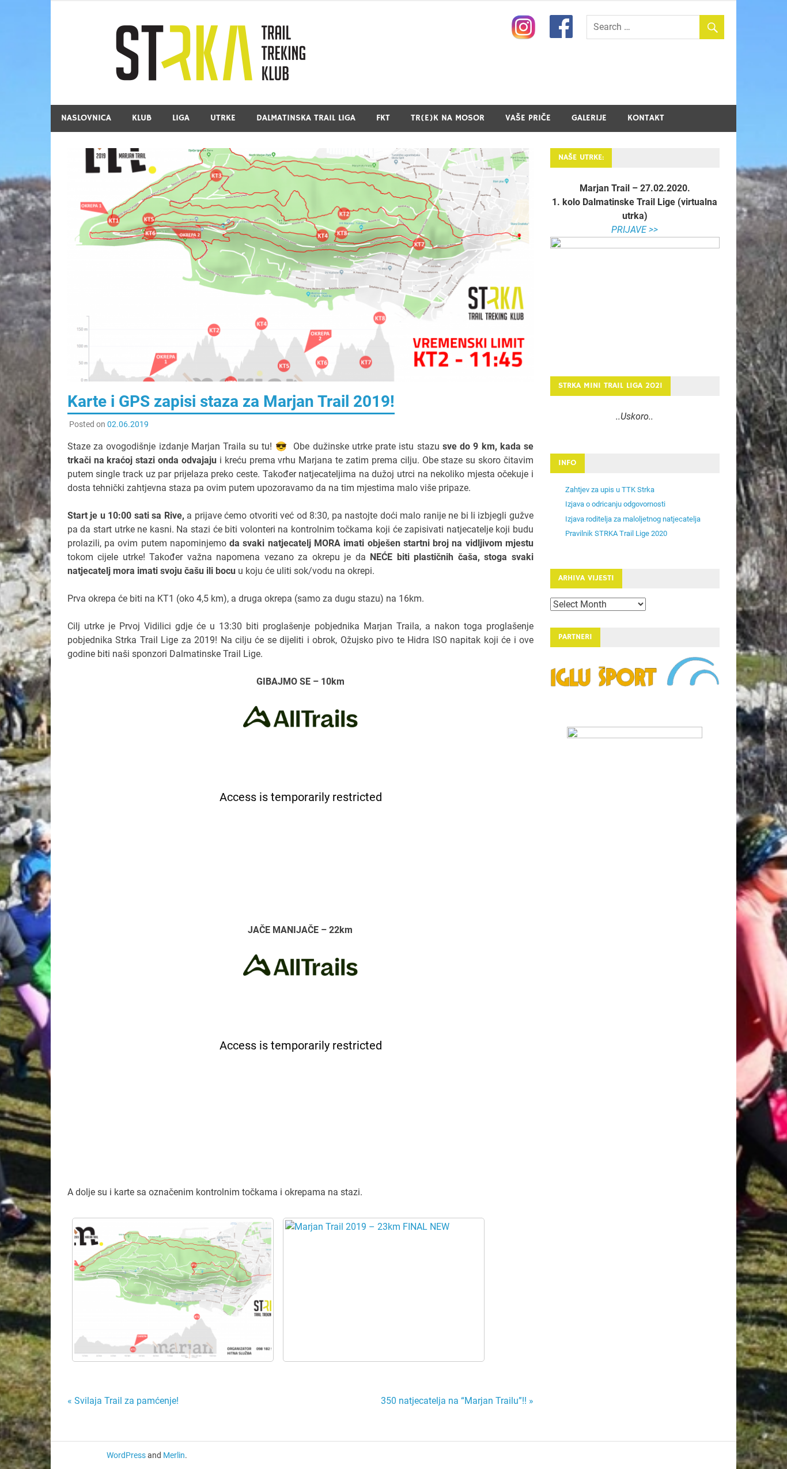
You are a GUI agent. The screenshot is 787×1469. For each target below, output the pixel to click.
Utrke (223, 117)
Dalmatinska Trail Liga (305, 117)
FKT (383, 117)
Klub (142, 117)
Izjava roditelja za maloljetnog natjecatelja (633, 519)
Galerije (589, 117)
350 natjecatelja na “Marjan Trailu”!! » (457, 1400)
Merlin (174, 1455)
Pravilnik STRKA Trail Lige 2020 (616, 533)
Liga (181, 117)
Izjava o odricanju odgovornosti (615, 504)
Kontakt (645, 117)
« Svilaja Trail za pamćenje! (123, 1400)
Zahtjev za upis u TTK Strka (609, 489)
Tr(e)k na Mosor (448, 117)
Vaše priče (528, 117)
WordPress (126, 1455)
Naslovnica (86, 117)
